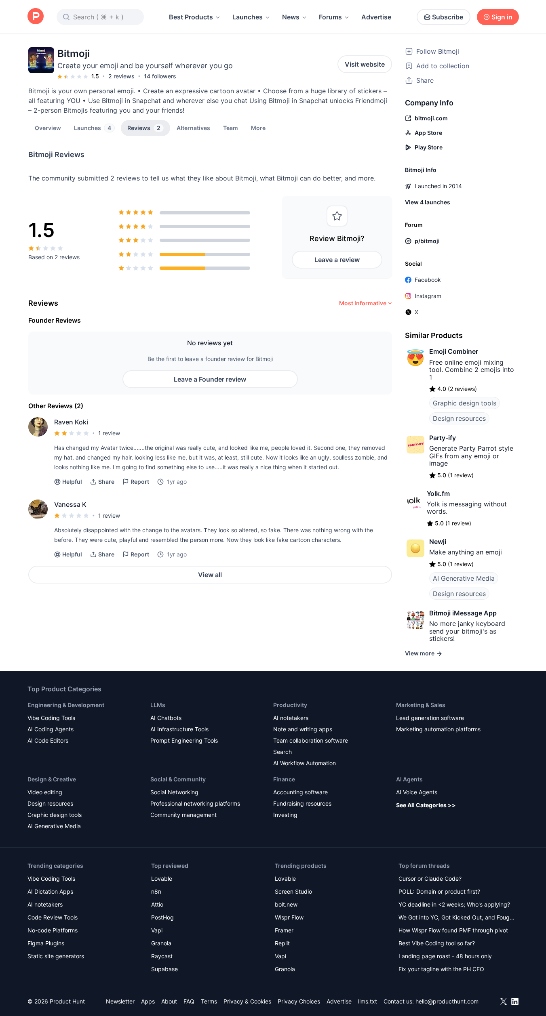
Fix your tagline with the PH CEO (441, 969)
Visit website (365, 64)
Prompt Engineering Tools (184, 740)
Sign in (501, 17)
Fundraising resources (302, 803)
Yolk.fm (438, 493)
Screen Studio (293, 891)
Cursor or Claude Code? (430, 878)
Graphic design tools (464, 403)
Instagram (428, 295)
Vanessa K (70, 504)
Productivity (290, 704)
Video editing (44, 792)
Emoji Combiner (453, 351)
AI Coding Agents (50, 729)
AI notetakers (290, 717)
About (169, 1001)
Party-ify (442, 438)
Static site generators (55, 956)
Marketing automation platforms (438, 729)
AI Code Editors (47, 740)
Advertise (376, 17)
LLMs (157, 704)
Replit (282, 943)
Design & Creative (51, 779)
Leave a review (337, 260)
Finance (284, 779)
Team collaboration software (310, 740)
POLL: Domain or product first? (439, 891)
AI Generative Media (464, 578)
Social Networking (174, 792)
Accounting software (300, 792)
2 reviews (121, 76)
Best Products (191, 17)
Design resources (459, 418)
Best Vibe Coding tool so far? (436, 943)
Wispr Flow (289, 917)
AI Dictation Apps (50, 891)
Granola (161, 943)
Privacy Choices (299, 1001)
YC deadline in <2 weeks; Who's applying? (454, 904)
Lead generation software (430, 717)
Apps (148, 1001)
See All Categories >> (426, 805)
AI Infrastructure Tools (179, 729)
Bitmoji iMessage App (463, 613)
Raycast (162, 956)
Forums (330, 17)
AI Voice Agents (416, 792)
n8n (156, 891)
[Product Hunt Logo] (35, 16)
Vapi (156, 930)
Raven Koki (71, 422)
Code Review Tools (52, 917)
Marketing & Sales (420, 704)
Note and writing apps (302, 729)
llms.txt (367, 1001)
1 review (109, 433)
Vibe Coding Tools (51, 717)
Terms (209, 1001)
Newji (437, 541)
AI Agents (409, 779)
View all (210, 575)
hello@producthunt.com (447, 1001)
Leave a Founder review (210, 379)
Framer (284, 930)
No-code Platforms (52, 930)
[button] (258, 128)
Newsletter (120, 1001)
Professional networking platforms (195, 803)
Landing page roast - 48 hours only (445, 956)
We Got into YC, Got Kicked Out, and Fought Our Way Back (456, 918)
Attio (157, 904)
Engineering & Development (65, 704)
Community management (183, 814)
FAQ (188, 1001)
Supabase (164, 969)
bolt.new (286, 904)
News (290, 17)
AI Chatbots (165, 717)
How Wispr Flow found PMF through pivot (453, 930)
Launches (247, 17)
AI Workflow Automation (304, 763)
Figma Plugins (45, 943)
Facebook (428, 279)
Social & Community (178, 779)
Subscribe (447, 17)
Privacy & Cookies (247, 1001)
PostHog (162, 917)
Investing (285, 814)
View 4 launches (427, 202)
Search (282, 751)
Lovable (161, 878)
